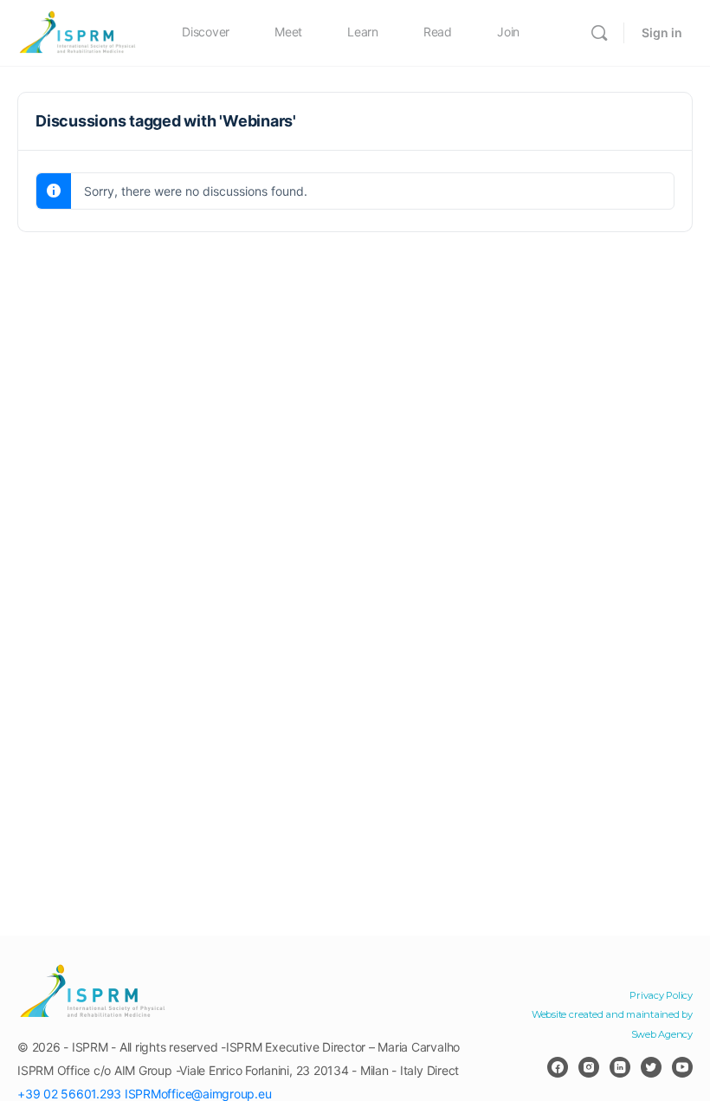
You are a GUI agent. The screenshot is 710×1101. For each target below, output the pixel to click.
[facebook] (557, 1067)
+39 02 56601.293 (69, 1093)
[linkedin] (620, 1067)
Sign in (662, 32)
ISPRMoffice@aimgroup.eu (198, 1093)
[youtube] (682, 1067)
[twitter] (651, 1067)
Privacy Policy (661, 995)
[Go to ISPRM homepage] (78, 31)
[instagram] (588, 1067)
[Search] (599, 33)
